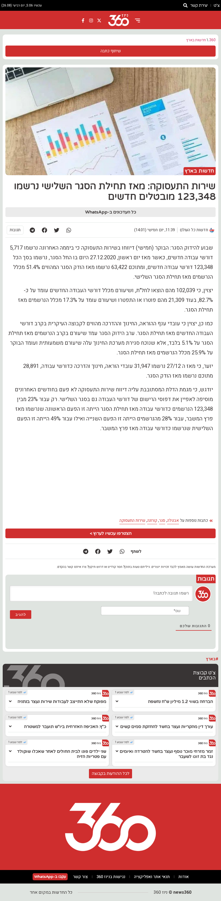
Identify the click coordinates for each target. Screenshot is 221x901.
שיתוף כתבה (111, 51)
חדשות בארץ (196, 40)
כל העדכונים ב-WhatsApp (110, 212)
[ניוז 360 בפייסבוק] (83, 20)
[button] (69, 230)
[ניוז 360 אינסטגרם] (91, 20)
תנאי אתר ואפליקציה (152, 877)
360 (212, 40)
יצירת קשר (199, 5)
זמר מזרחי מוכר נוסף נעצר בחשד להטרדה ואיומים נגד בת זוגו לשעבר (166, 754)
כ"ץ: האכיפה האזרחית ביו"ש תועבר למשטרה (65, 726)
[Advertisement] (110, 475)
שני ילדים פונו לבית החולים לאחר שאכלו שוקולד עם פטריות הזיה (61, 754)
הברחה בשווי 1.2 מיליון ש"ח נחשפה (180, 701)
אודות (183, 877)
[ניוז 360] (118, 20)
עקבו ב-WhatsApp (50, 876)
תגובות (15, 230)
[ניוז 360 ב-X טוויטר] (99, 20)
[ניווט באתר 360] (137, 20)
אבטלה (173, 520)
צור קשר (80, 877)
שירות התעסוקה (132, 520)
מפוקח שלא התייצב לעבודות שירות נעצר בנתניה (62, 701)
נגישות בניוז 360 (110, 877)
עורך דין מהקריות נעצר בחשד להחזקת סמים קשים (166, 726)
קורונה (152, 520)
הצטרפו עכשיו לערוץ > (111, 533)
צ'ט (217, 5)
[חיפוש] (185, 5)
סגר (162, 520)
